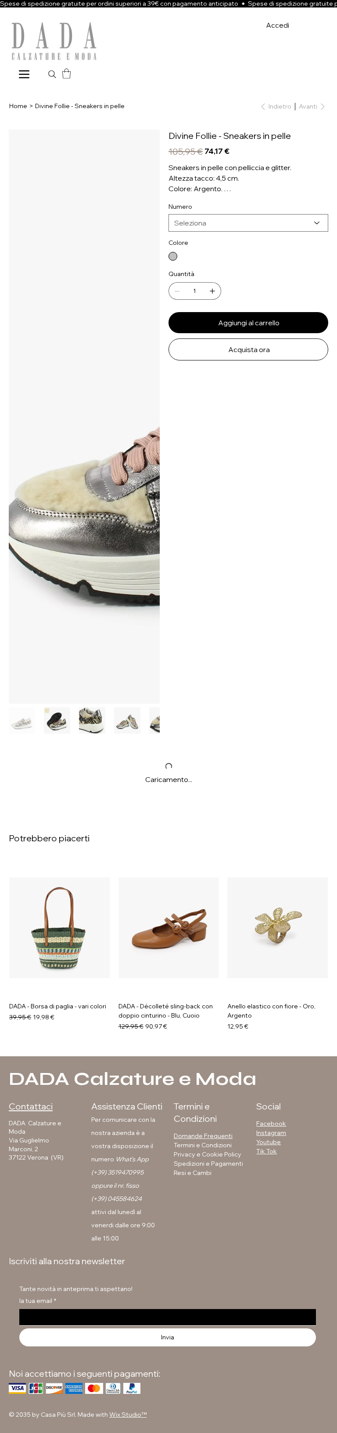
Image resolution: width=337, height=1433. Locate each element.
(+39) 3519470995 (117, 1172)
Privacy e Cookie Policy (207, 1154)
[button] (66, 74)
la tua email (37, 1301)
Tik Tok (266, 1151)
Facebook (271, 1123)
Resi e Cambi (193, 1173)
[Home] (24, 74)
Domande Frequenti (203, 1136)
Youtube (268, 1142)
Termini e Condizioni (203, 1145)
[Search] (52, 74)
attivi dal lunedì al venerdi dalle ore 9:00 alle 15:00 (123, 1225)
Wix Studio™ (128, 1414)
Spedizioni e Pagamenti (209, 1163)
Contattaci (31, 1106)
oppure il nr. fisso (115, 1185)
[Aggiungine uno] (212, 291)
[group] (168, 946)
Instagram (271, 1133)
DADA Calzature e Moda (132, 1079)
